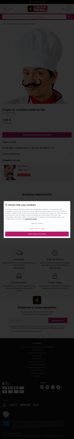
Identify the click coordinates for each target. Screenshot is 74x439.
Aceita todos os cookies (37, 234)
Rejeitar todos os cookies (37, 228)
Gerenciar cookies (37, 223)
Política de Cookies (31, 219)
